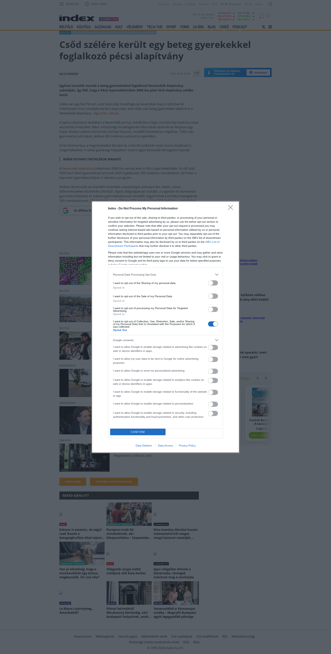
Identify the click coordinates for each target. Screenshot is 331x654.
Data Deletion (144, 445)
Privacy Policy (187, 445)
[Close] (231, 208)
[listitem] (165, 274)
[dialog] (165, 327)
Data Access (165, 445)
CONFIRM (138, 432)
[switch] (213, 283)
